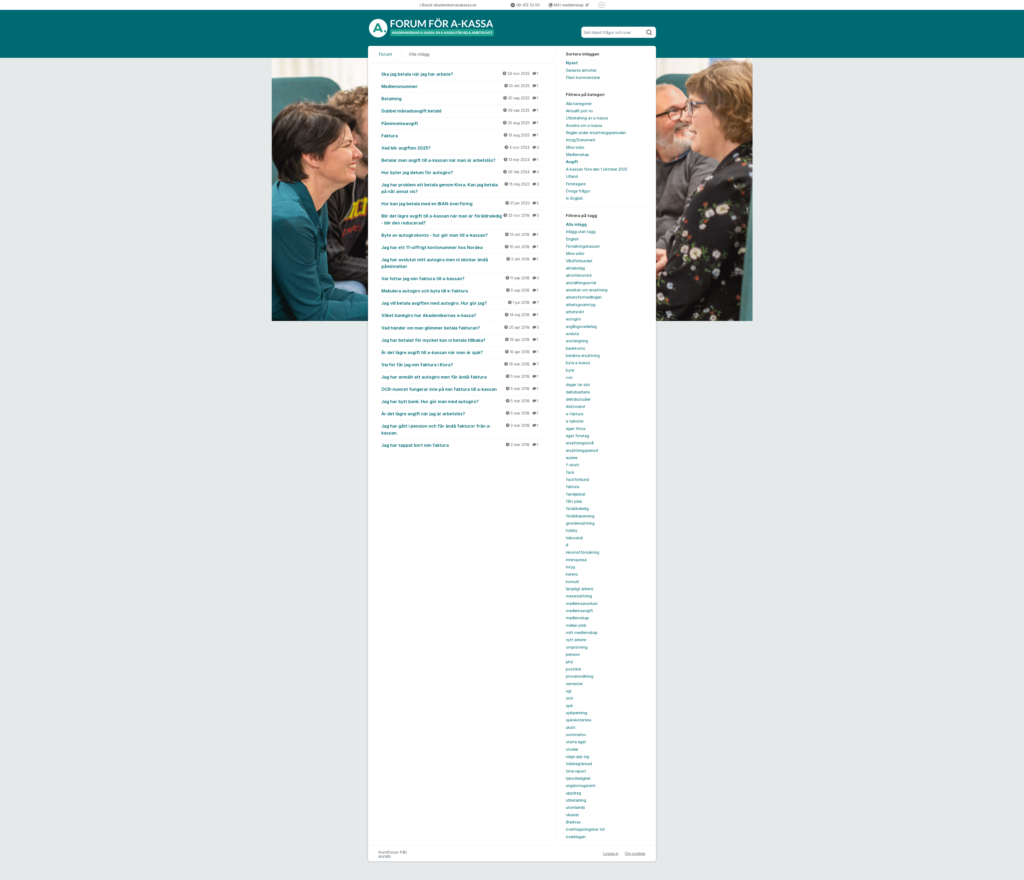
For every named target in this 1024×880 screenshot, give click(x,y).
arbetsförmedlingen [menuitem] (584, 297)
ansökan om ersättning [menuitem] (586, 290)
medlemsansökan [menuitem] (582, 603)
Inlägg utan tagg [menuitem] (580, 231)
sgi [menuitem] (568, 691)
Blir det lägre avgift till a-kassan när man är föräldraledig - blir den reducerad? (460, 219)
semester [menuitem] (574, 683)
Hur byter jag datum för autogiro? (460, 172)
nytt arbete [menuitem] (576, 639)
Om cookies (635, 853)
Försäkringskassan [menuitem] (583, 246)
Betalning (459, 98)
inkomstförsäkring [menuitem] (582, 552)
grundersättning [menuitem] (580, 523)
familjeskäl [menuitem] (575, 494)
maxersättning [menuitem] (579, 596)
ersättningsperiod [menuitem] (582, 450)
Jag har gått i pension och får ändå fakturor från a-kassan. (459, 429)
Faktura (459, 135)
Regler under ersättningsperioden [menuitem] (596, 132)
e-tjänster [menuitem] (575, 421)
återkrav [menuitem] (573, 822)
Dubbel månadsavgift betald (459, 111)
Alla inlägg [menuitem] (576, 224)
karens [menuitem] (572, 574)
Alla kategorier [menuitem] (579, 103)
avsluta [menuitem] (572, 333)
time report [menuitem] (576, 771)
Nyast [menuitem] (572, 63)
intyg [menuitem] (570, 567)
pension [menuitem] (573, 654)
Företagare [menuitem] (576, 184)
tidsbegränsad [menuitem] (579, 763)
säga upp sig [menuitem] (577, 756)
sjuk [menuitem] (569, 705)
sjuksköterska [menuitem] (578, 720)
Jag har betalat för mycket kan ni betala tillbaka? (459, 340)
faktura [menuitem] (572, 486)
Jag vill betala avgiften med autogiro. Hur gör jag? (460, 303)
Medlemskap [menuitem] (577, 154)
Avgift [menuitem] (572, 161)
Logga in (610, 853)
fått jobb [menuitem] (574, 501)
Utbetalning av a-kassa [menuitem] (587, 118)
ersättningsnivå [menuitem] (580, 443)
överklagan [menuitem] (576, 836)
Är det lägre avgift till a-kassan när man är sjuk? (459, 352)
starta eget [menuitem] (576, 742)
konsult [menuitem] (572, 581)
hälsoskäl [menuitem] (574, 538)
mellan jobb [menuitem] (576, 625)
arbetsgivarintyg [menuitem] (580, 304)
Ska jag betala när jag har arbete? (459, 74)
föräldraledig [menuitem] (577, 508)
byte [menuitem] (570, 370)
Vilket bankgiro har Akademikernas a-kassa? (459, 315)
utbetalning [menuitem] (576, 800)
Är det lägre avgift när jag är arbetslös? (459, 413)
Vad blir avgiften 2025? (460, 148)
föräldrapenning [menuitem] (580, 516)
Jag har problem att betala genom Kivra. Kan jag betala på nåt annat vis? (460, 188)
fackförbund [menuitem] (577, 479)
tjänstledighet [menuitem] (578, 778)
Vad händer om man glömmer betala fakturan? (460, 328)
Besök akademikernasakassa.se (449, 5)
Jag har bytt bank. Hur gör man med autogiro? (459, 401)
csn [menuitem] (569, 377)
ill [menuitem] (567, 545)
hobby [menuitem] (571, 530)
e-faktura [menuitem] (574, 414)
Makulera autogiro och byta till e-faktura (459, 291)
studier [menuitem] (572, 749)
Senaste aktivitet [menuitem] (581, 70)
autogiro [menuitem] (573, 319)
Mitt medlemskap (569, 5)
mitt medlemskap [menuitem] (582, 632)
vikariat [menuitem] (572, 815)
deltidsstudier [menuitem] (578, 399)
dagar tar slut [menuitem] (578, 384)
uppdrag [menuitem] (573, 793)
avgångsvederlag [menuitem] (581, 326)
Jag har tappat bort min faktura (459, 445)
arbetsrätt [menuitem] (575, 312)
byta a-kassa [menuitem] (578, 362)
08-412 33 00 (528, 5)
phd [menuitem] (569, 662)
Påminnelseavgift (459, 123)
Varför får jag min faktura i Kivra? (460, 364)
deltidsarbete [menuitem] (578, 392)
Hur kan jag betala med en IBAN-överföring (460, 203)
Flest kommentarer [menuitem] (583, 77)
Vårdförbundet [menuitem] (579, 261)
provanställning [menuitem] (579, 676)
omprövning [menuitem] (576, 647)
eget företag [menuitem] (577, 435)
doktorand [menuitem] (575, 406)
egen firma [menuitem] (575, 428)
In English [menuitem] (574, 198)
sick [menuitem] (569, 698)
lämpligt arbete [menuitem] (579, 588)
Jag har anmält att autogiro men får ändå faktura (459, 377)
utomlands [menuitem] (575, 807)
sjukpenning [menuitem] (576, 712)
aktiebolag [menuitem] (575, 268)
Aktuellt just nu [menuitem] (579, 111)
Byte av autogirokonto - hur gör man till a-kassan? (459, 235)
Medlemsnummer (459, 86)
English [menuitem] (572, 239)
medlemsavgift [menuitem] (579, 610)
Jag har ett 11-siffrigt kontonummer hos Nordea (459, 247)
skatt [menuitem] (570, 727)
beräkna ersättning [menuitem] (583, 355)
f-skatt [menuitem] (572, 465)
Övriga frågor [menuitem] (578, 191)
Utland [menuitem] (572, 176)
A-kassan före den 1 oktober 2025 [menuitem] (596, 169)
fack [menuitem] (570, 472)
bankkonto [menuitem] (575, 348)
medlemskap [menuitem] (577, 618)
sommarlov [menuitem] (576, 734)
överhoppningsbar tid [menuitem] (585, 829)
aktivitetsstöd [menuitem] (578, 275)
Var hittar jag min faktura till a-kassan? (460, 278)
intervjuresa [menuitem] (576, 559)
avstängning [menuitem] (577, 341)
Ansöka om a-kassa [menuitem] (584, 125)
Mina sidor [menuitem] (575, 147)
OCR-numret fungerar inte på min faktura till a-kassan (459, 389)
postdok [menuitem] (573, 669)
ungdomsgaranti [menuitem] (580, 785)
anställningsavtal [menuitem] (581, 282)
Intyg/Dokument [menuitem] (580, 140)
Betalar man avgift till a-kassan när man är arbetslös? (459, 160)
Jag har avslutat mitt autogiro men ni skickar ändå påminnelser (459, 263)
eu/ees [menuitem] (572, 457)
